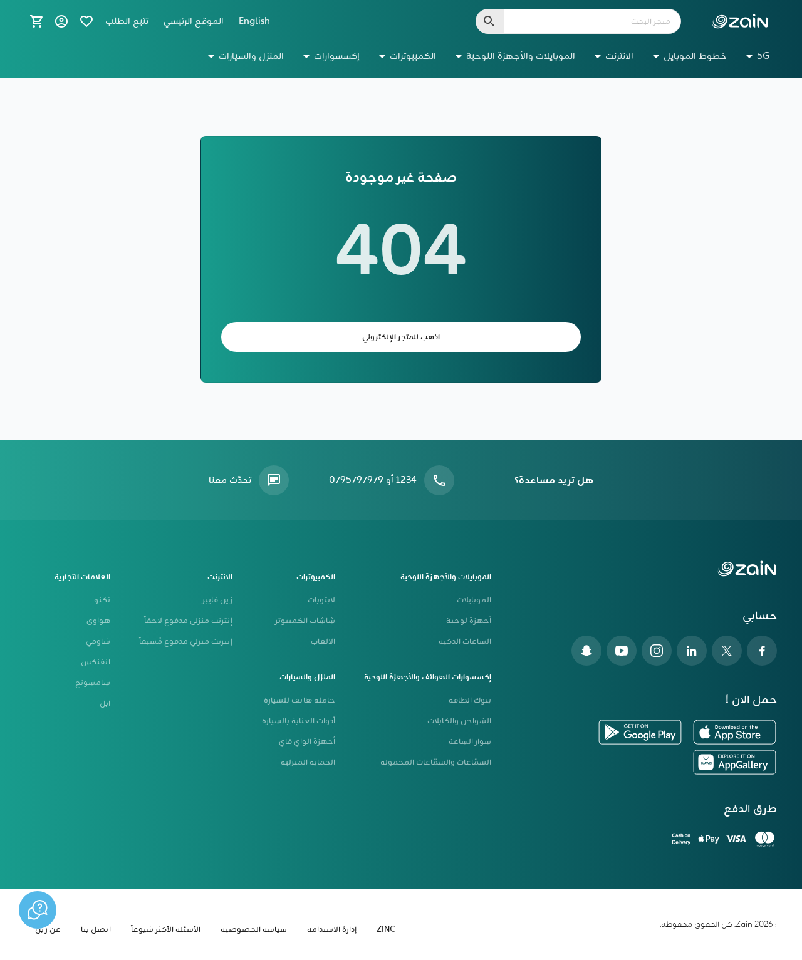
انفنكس (95, 662)
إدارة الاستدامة (332, 929)
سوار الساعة (470, 741)
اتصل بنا (96, 929)
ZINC (386, 929)
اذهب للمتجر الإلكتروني (401, 337)
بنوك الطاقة (470, 700)
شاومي (98, 641)
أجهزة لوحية (468, 620)
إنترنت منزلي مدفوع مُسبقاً (185, 641)
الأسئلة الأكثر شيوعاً (165, 929)
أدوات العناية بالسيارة (298, 721)
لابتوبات (321, 600)
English (254, 21)
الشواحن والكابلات (459, 721)
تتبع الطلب (126, 21)
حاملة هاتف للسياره (299, 700)
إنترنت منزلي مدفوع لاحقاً (188, 620)
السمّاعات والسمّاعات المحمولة (435, 762)
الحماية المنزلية (308, 762)
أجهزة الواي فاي (307, 741)
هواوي (98, 620)
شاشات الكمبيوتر (305, 620)
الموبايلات (474, 600)
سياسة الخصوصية (254, 929)
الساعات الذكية (465, 641)
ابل (105, 703)
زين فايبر (217, 600)
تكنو (102, 600)
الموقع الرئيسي (194, 21)
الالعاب (323, 641)
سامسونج (92, 682)
